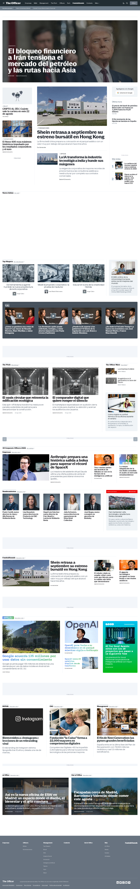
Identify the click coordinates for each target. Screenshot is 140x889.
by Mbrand (66, 885)
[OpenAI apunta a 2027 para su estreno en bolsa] (81, 632)
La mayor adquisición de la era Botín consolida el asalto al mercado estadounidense (128, 470)
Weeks (106, 849)
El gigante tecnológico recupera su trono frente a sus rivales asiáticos (127, 576)
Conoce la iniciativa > (129, 624)
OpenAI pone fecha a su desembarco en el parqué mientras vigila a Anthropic (81, 647)
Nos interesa (27, 885)
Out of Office (88, 843)
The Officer (8, 881)
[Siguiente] (135, 439)
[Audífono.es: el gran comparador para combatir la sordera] (75, 382)
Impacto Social (47, 856)
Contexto (12, 46)
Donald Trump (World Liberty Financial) (44, 8)
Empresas (5, 843)
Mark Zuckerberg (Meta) (23, 8)
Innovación (46, 859)
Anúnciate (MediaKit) (8, 885)
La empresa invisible (126, 369)
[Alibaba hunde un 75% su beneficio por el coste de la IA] (104, 459)
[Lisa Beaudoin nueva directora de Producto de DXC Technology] (31, 502)
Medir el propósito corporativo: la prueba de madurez (53, 286)
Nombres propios (7, 8)
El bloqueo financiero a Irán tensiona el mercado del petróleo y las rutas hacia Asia (42, 60)
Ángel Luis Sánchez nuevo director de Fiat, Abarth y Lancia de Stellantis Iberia (51, 516)
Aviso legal (45, 885)
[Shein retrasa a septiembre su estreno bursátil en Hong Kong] (25, 573)
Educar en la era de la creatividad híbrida (88, 286)
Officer (134, 3)
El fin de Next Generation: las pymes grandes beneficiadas (115, 739)
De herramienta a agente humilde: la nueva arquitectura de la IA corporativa (18, 287)
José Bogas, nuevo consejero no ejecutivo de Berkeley (91, 515)
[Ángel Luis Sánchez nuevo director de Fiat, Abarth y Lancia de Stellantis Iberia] (51, 502)
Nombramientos (27, 849)
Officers (25, 843)
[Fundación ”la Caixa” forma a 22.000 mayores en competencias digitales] (70, 721)
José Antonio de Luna (70, 235)
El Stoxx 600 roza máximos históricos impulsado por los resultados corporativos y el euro (17, 145)
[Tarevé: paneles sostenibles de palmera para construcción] (25, 382)
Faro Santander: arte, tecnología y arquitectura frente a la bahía (119, 514)
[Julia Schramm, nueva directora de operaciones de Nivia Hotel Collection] (72, 502)
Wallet (5, 106)
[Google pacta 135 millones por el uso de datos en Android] (31, 637)
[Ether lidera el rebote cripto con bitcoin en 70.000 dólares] (104, 565)
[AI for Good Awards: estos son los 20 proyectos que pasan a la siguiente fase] (120, 635)
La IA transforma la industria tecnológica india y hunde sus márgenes (81, 160)
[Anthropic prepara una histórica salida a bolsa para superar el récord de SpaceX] (25, 467)
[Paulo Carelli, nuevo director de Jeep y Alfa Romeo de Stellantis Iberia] (10, 502)
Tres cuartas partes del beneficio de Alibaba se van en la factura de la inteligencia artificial (103, 472)
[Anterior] (4, 439)
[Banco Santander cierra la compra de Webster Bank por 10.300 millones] (128, 459)
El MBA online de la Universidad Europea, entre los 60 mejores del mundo (122, 280)
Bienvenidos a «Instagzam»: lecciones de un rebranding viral (20, 740)
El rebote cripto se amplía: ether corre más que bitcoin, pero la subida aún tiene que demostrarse (103, 577)
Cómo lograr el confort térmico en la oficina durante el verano (120, 416)
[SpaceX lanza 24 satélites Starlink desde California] (90, 663)
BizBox (25, 846)
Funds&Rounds (8, 139)
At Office (107, 846)
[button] (3, 3)
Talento (45, 866)
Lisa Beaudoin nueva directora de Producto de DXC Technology (30, 515)
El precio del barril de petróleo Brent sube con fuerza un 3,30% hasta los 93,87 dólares (124, 109)
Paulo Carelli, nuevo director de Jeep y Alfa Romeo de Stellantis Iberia (10, 515)
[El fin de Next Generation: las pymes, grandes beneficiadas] (117, 721)
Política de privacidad (55, 885)
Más (106, 843)
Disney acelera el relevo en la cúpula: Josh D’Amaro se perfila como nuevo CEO (130, 179)
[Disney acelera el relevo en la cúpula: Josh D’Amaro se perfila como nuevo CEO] (119, 176)
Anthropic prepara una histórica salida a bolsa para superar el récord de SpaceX (69, 462)
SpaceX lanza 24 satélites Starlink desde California (73, 662)
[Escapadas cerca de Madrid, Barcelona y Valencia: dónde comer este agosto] (104, 796)
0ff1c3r (63, 154)
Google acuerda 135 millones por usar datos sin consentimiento (29, 657)
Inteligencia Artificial (49, 862)
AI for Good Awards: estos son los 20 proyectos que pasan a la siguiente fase (119, 650)
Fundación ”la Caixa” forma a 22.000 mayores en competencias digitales (68, 740)
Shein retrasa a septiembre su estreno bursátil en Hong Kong (70, 134)
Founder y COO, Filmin (70, 241)
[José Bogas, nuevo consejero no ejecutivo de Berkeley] (92, 502)
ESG (44, 852)
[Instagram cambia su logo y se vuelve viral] (22, 721)
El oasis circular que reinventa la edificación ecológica (25, 399)
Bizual (45, 849)
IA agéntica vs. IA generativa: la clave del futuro (127, 380)
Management (47, 843)
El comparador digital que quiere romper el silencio (71, 399)
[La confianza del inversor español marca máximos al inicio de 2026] (119, 165)
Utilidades (107, 856)
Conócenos (19, 885)
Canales (107, 852)
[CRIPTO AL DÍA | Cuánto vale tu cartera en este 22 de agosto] (17, 96)
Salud (44, 872)
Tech (44, 869)
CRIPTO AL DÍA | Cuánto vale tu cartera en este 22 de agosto (15, 111)
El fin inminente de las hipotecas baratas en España (124, 120)
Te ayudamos (36, 885)
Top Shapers (46, 846)
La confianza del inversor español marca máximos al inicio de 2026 (130, 166)
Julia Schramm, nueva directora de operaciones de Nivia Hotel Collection (71, 516)
